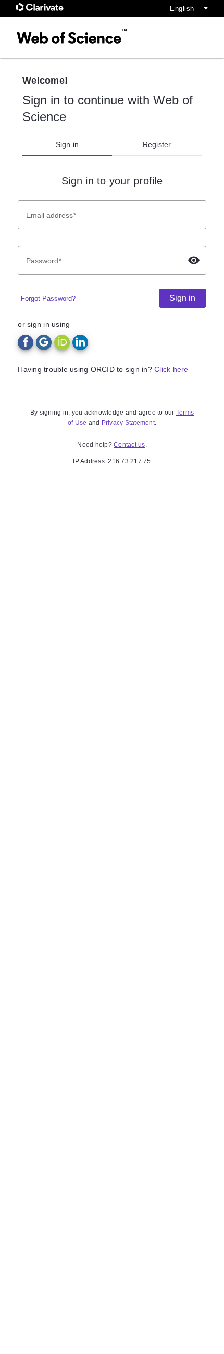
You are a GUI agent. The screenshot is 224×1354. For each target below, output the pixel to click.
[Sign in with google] (44, 342)
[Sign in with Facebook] (25, 342)
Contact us (129, 444)
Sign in (67, 144)
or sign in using (44, 324)
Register (157, 144)
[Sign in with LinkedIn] (80, 342)
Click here (171, 369)
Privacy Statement (128, 423)
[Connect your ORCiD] (62, 342)
